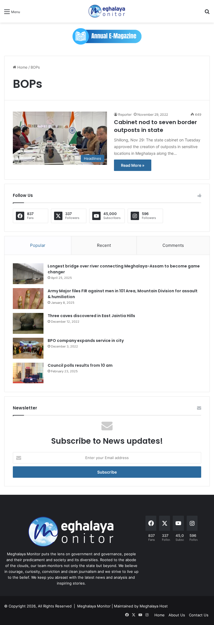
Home (22, 67)
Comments (173, 245)
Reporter (125, 114)
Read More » (132, 165)
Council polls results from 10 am (80, 365)
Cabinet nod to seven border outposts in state (155, 126)
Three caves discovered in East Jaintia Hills (91, 315)
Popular (37, 245)
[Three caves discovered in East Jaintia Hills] (28, 323)
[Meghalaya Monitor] (107, 11)
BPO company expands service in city (86, 340)
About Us (177, 615)
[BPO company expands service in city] (28, 348)
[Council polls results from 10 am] (28, 373)
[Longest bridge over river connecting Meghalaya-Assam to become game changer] (28, 273)
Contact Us (198, 615)
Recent (104, 245)
